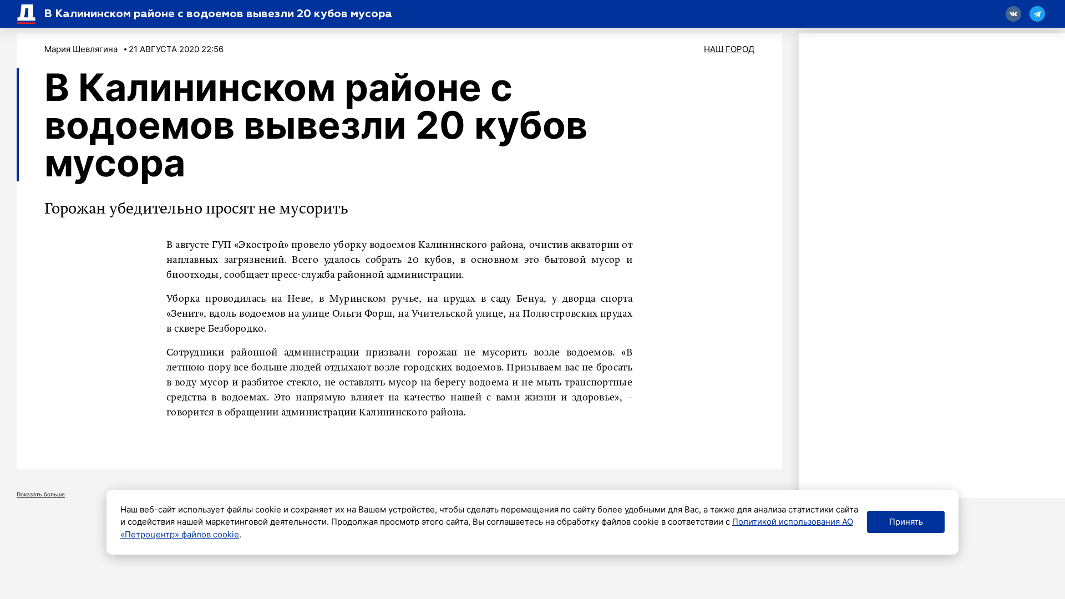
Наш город (729, 49)
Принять (906, 521)
